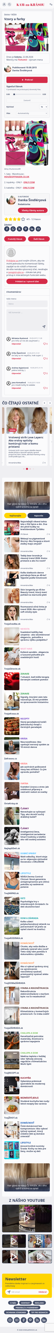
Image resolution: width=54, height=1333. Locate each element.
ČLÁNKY (24, 808)
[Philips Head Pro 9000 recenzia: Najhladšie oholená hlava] (40, 1241)
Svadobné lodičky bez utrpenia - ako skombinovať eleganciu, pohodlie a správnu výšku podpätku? (35, 636)
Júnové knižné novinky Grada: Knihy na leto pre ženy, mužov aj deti (33, 1148)
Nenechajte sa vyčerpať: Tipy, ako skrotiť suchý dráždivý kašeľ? (33, 814)
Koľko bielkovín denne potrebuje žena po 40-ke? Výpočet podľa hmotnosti (33, 575)
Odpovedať (16, 344)
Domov (7, 14)
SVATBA (24, 783)
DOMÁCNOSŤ (27, 943)
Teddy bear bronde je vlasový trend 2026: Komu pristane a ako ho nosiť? (33, 558)
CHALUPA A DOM (29, 1033)
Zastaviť (27, 100)
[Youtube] (17, 1320)
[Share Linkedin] (32, 228)
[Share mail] (38, 228)
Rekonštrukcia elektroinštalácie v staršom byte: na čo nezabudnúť (34, 994)
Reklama (39, 1303)
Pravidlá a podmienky (27, 1307)
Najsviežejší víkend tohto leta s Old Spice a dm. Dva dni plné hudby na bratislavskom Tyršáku (33, 525)
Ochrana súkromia (16, 1312)
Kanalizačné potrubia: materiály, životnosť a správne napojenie (32, 1039)
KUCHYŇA (25, 1077)
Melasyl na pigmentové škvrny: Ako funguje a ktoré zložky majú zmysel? (35, 541)
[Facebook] (23, 1320)
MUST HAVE (26, 648)
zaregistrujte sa (16, 272)
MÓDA (14, 14)
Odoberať (43, 1292)
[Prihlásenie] (4, 4)
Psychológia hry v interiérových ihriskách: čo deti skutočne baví (34, 904)
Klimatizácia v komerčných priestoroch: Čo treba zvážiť (34, 1012)
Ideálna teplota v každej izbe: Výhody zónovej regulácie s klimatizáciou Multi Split (33, 1060)
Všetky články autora (33, 210)
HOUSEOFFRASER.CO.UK (16, 176)
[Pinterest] (30, 1320)
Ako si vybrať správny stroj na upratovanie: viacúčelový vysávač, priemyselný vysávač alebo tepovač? (34, 971)
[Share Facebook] (6, 228)
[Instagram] (10, 1320)
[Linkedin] (44, 1320)
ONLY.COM (29, 182)
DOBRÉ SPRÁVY (28, 853)
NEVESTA (24, 628)
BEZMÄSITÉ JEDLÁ (29, 1097)
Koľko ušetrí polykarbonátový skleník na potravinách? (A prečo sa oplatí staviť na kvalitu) (35, 925)
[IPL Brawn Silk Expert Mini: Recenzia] (40, 1256)
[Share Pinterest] (25, 228)
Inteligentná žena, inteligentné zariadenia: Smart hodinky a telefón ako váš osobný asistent (33, 835)
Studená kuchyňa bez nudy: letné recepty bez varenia (35, 1102)
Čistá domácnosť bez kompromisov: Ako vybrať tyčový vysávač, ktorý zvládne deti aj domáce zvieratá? (34, 1131)
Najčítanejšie (15, 515)
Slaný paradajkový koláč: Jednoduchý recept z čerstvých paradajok (33, 724)
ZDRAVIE (24, 673)
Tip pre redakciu (39, 1312)
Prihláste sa (12, 260)
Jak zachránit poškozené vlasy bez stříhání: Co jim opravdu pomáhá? (33, 769)
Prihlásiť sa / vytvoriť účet (27, 281)
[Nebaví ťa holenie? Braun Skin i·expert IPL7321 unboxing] (14, 1256)
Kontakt (25, 1303)
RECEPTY (24, 718)
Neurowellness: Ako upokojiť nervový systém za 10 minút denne (34, 744)
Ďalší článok (39, 239)
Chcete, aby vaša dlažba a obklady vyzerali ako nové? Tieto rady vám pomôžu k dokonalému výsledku (34, 950)
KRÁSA (23, 738)
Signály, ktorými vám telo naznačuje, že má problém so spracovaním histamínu (34, 699)
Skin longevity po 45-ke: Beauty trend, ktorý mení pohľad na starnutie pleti (33, 592)
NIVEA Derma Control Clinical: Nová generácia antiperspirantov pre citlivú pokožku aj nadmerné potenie (34, 881)
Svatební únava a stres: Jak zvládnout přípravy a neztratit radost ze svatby (34, 789)
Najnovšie (38, 515)
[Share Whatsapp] (13, 228)
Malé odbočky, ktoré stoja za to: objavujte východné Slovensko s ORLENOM (33, 859)
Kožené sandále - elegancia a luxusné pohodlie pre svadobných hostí (34, 655)
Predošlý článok (15, 239)
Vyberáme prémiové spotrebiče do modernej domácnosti (32, 1084)
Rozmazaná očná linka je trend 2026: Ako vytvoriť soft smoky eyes (33, 609)
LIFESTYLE (25, 873)
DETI (22, 898)
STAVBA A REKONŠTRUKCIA (34, 988)
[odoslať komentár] (43, 327)
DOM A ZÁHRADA (29, 918)
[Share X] (19, 228)
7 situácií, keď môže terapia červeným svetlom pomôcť (34, 678)
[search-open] (9, 4)
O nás (13, 1303)
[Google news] (37, 1320)
